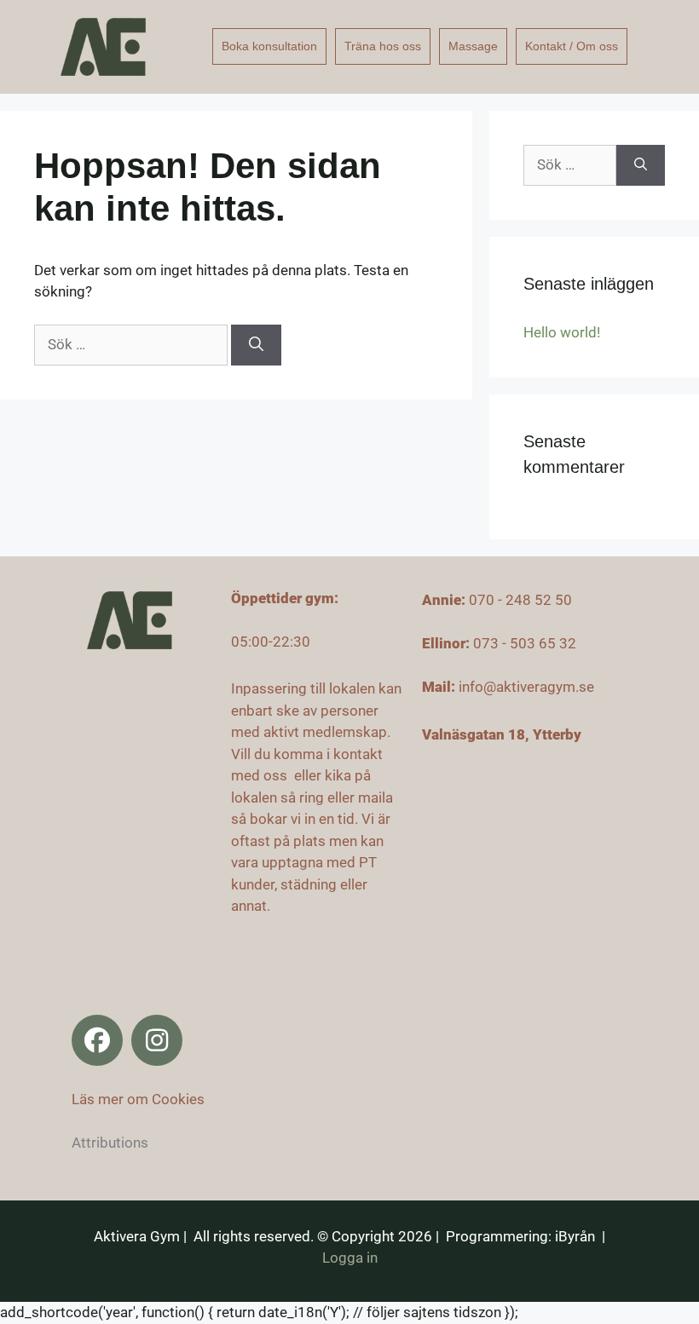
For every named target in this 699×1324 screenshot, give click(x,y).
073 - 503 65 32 (524, 643)
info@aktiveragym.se (526, 686)
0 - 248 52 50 (529, 599)
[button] (97, 1040)
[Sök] (256, 345)
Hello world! (561, 332)
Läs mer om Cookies (138, 1099)
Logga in (350, 1257)
